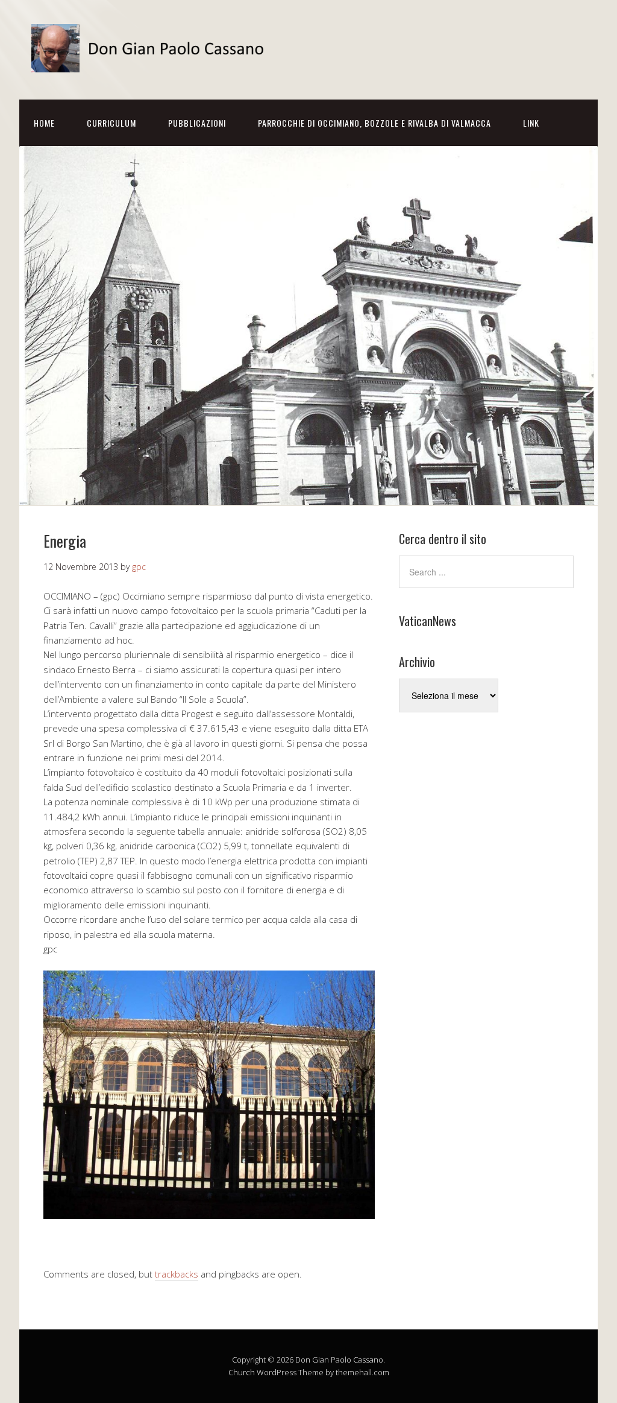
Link (531, 122)
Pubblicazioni (197, 122)
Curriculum (111, 122)
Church (241, 1372)
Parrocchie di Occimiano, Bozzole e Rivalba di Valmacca (374, 122)
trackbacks (176, 1274)
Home (44, 122)
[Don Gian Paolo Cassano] (151, 61)
